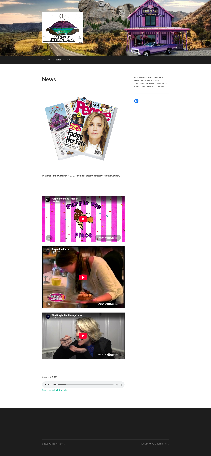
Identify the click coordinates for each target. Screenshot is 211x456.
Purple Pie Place (57, 444)
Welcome (46, 60)
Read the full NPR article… (55, 390)
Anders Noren (156, 444)
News (58, 60)
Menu (68, 60)
